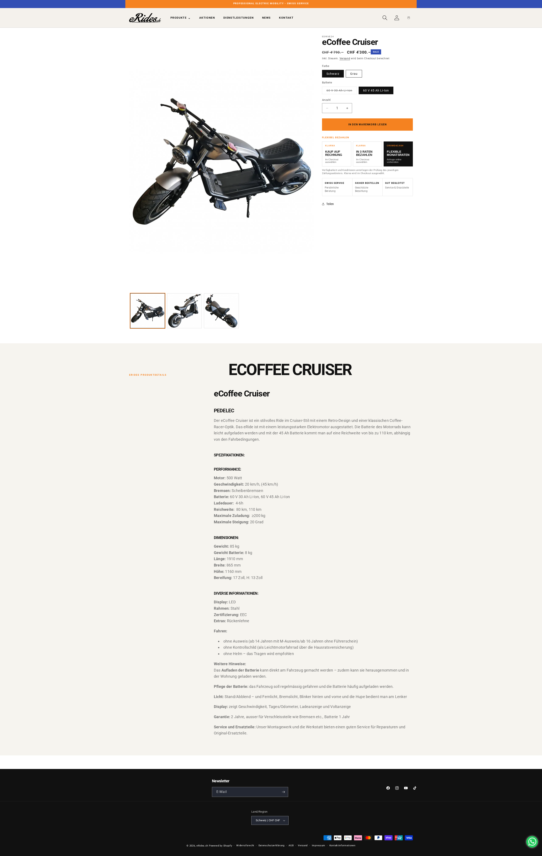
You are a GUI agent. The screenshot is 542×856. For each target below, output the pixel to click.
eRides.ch (202, 845)
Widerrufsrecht (245, 845)
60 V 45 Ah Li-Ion (376, 90)
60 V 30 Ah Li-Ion (341, 91)
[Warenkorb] (408, 18)
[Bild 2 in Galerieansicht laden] (184, 310)
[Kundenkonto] (397, 18)
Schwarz (332, 73)
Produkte (180, 17)
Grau (354, 73)
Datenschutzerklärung (272, 845)
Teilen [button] (330, 204)
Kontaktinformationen (342, 845)
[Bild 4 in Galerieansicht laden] (221, 310)
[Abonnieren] (283, 792)
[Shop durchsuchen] (385, 18)
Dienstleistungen (238, 17)
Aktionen (207, 17)
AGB (291, 845)
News (266, 17)
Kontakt (286, 17)
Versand (345, 58)
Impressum (318, 845)
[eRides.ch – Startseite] (145, 17)
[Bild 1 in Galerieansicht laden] (147, 310)
